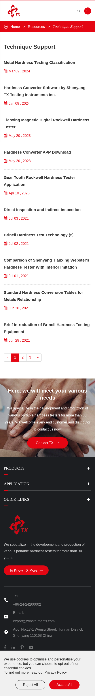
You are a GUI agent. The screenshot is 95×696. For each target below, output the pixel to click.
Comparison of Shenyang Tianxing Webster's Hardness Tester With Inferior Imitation (46, 263)
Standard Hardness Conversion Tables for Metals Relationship (43, 296)
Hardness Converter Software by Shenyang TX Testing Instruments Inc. (45, 91)
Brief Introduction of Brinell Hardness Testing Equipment (47, 328)
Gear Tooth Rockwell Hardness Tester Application (39, 181)
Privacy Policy (55, 672)
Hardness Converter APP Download (37, 152)
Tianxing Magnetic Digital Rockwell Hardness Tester (46, 123)
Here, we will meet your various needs (47, 394)
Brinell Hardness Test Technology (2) (39, 235)
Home (15, 27)
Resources (36, 27)
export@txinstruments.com (34, 621)
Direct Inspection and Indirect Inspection (42, 210)
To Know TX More (26, 570)
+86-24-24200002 (27, 604)
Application (16, 484)
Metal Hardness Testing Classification (39, 62)
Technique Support (68, 27)
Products (14, 468)
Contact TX (47, 443)
